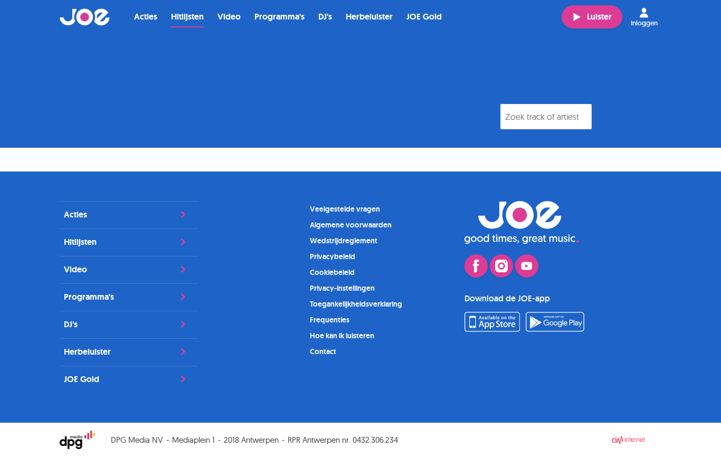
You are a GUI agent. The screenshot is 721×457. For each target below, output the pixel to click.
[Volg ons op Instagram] (501, 266)
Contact (323, 351)
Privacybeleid (332, 256)
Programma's (279, 16)
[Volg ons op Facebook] (476, 266)
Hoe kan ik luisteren (342, 335)
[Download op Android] (555, 328)
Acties (145, 16)
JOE (85, 16)
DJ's (325, 16)
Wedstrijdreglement (343, 240)
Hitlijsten (187, 16)
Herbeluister (369, 16)
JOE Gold (424, 16)
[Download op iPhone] (492, 328)
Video (229, 16)
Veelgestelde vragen (345, 209)
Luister (599, 16)
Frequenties (329, 320)
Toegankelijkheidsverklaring (356, 304)
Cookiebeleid (332, 272)
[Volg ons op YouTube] (526, 266)
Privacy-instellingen (342, 288)
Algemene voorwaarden (351, 225)
